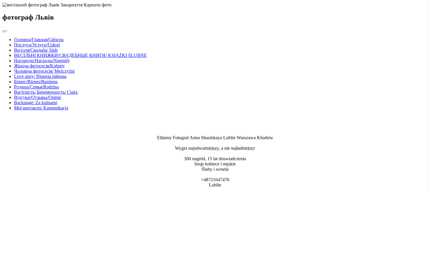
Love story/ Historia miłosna (40, 76)
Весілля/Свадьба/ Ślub (36, 50)
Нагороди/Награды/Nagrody (42, 60)
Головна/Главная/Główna (38, 39)
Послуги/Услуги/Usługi (37, 44)
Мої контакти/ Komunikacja (41, 107)
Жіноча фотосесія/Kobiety (39, 65)
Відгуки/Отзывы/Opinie (37, 97)
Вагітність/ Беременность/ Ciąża (46, 92)
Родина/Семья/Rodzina (36, 86)
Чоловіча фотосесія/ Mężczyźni (44, 71)
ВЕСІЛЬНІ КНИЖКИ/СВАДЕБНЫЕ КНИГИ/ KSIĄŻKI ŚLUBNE (80, 55)
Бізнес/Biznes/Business (36, 81)
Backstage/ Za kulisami (35, 102)
